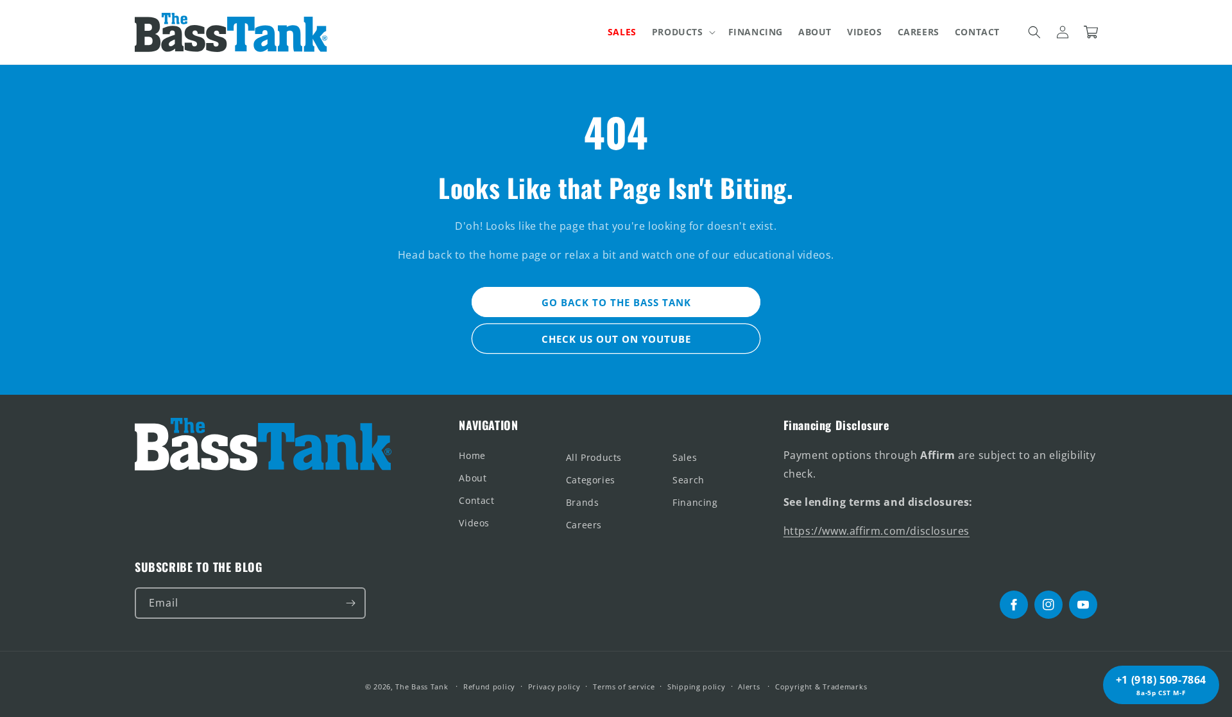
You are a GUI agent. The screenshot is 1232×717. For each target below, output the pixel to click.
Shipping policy (696, 686)
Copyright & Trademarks (821, 686)
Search (688, 480)
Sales (684, 457)
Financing (694, 502)
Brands (582, 502)
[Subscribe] (350, 603)
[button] (682, 32)
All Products (594, 457)
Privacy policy (554, 686)
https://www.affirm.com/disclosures (876, 531)
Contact (476, 500)
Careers (584, 525)
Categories (590, 480)
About (472, 478)
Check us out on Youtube (616, 339)
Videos (474, 523)
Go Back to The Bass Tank (616, 302)
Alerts (749, 686)
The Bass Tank (421, 686)
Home (472, 455)
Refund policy (489, 686)
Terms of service (623, 686)
